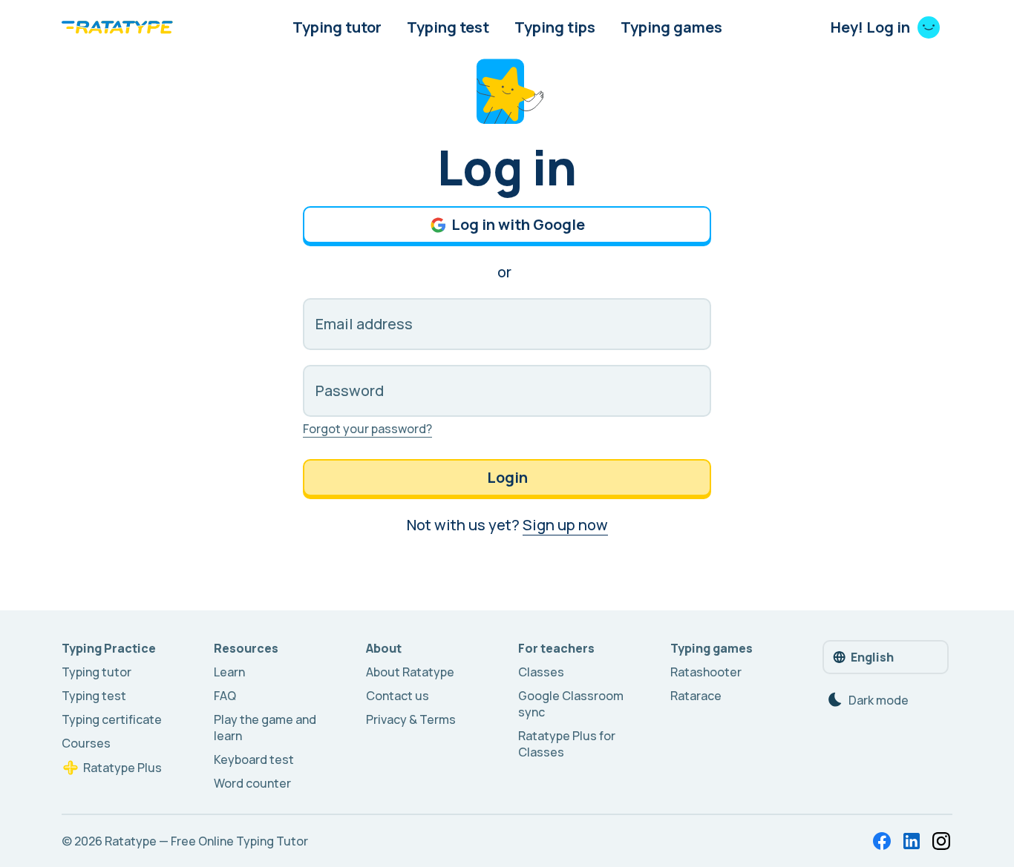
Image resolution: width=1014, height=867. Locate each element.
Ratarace (696, 696)
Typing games (671, 27)
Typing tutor (337, 27)
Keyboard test (254, 759)
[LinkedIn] (911, 841)
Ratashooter (706, 672)
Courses (86, 743)
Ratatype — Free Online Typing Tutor (206, 841)
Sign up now (565, 525)
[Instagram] (941, 841)
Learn (229, 672)
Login (507, 477)
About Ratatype (410, 672)
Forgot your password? (367, 429)
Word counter (252, 783)
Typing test (448, 27)
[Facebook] (882, 841)
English (872, 657)
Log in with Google (518, 224)
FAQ (225, 696)
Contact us (397, 696)
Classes (541, 672)
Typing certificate (112, 719)
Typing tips (554, 27)
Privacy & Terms (411, 719)
